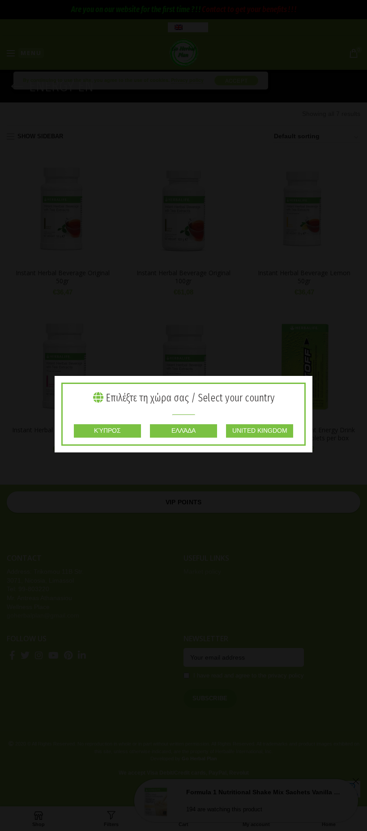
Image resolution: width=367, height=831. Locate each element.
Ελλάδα (183, 430)
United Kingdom (259, 430)
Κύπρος (107, 430)
